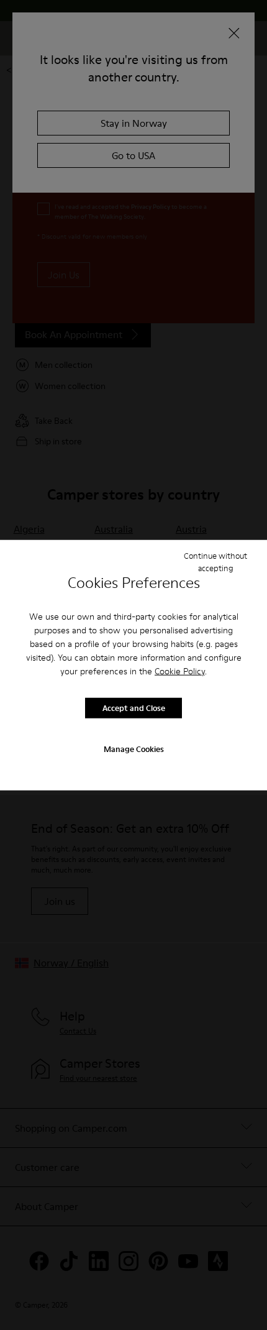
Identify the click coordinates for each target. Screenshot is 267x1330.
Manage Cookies (134, 748)
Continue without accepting (215, 562)
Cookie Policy (180, 670)
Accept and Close (133, 707)
